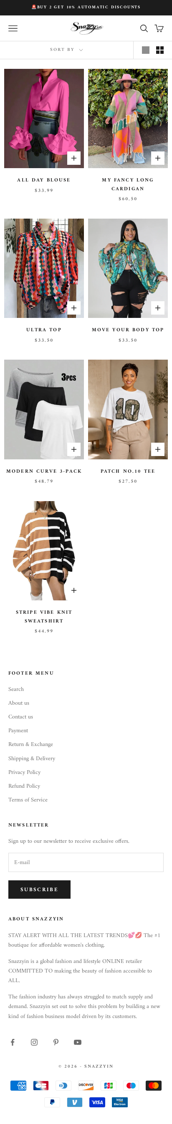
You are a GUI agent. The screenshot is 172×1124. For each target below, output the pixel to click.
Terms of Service (28, 800)
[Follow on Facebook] (12, 1042)
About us (18, 703)
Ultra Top (43, 330)
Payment (18, 731)
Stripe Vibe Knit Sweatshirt (44, 617)
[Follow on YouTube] (77, 1042)
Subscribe (39, 890)
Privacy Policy (24, 772)
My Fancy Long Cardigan (128, 184)
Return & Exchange (30, 744)
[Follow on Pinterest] (56, 1042)
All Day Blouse (44, 180)
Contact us (20, 717)
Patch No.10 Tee (128, 472)
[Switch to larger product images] (145, 50)
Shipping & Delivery (31, 759)
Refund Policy (24, 786)
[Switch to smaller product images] (160, 50)
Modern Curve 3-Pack (44, 472)
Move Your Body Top (128, 330)
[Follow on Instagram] (34, 1042)
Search (16, 689)
